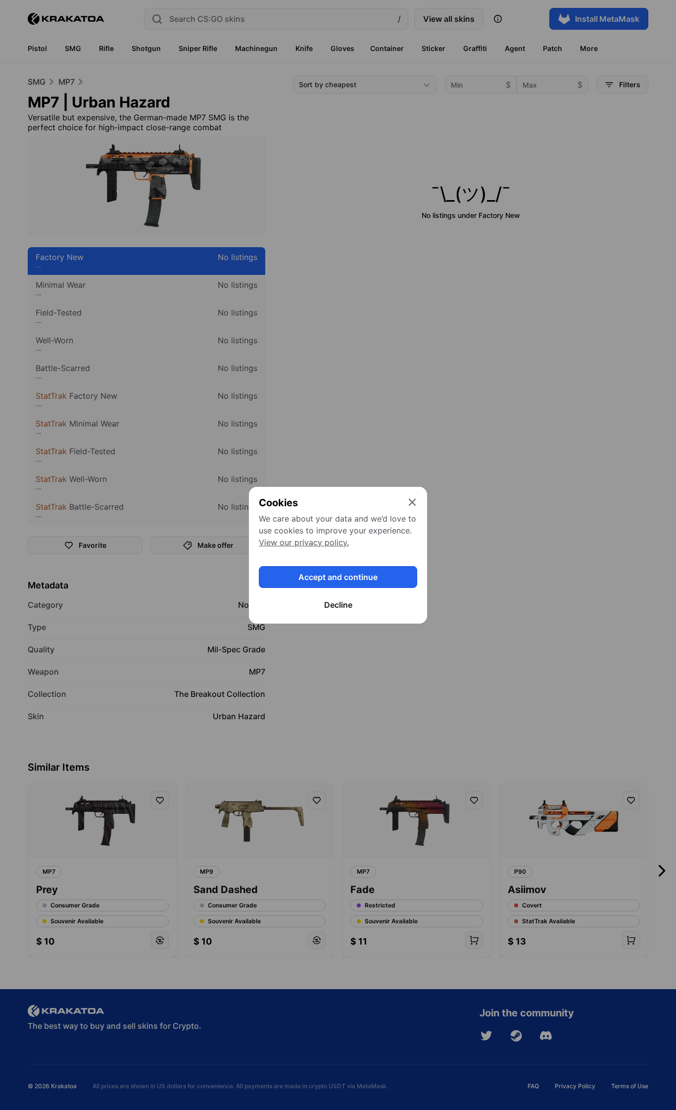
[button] (338, 555)
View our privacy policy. (304, 542)
